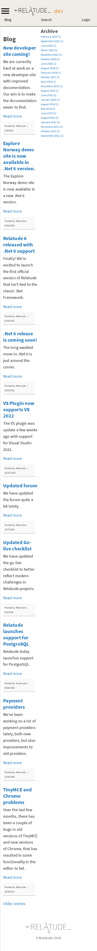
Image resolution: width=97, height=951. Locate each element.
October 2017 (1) (50, 77)
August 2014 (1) (50, 104)
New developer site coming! (19, 51)
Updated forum (20, 485)
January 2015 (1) (50, 99)
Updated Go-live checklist (17, 545)
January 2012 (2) (50, 122)
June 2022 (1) (48, 45)
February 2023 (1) (51, 36)
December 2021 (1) (51, 54)
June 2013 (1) (48, 113)
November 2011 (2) (52, 126)
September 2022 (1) (52, 41)
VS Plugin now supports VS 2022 (18, 409)
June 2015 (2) (48, 95)
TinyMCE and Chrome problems (17, 795)
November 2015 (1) (52, 86)
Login (86, 19)
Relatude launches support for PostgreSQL (16, 634)
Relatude (48, 927)
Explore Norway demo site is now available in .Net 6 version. (19, 156)
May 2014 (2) (48, 108)
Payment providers (14, 703)
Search (46, 19)
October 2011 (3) (50, 131)
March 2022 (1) (49, 50)
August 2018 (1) (50, 68)
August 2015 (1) (50, 90)
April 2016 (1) (48, 81)
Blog (8, 19)
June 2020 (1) (48, 63)
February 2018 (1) (51, 72)
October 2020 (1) (50, 59)
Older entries (14, 903)
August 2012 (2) (50, 117)
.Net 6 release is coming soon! (20, 336)
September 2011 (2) (52, 135)
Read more (12, 116)
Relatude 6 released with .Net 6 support (19, 244)
